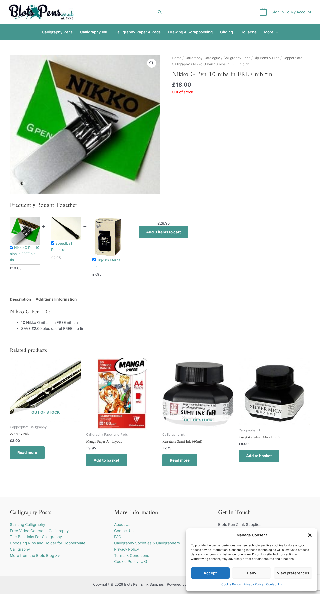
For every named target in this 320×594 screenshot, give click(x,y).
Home (177, 58)
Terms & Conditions (131, 555)
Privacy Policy (254, 584)
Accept (210, 573)
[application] (276, 32)
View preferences (293, 573)
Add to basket (107, 460)
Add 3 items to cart (163, 232)
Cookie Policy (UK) (130, 561)
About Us (122, 524)
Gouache (248, 32)
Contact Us (274, 584)
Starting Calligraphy (27, 524)
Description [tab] (20, 299)
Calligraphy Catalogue (202, 58)
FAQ (117, 536)
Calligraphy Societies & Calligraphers (147, 543)
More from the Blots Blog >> (35, 555)
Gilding (226, 32)
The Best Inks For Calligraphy (36, 536)
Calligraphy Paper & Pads (138, 32)
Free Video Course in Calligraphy (39, 530)
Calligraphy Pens (57, 32)
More (269, 32)
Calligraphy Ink (93, 32)
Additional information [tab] (56, 299)
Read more (27, 452)
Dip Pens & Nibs (267, 58)
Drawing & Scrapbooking (190, 32)
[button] (310, 535)
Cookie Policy (231, 584)
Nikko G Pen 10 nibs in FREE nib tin (25, 253)
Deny (251, 573)
